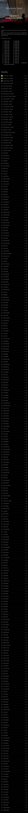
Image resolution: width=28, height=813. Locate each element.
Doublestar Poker (7, 2)
